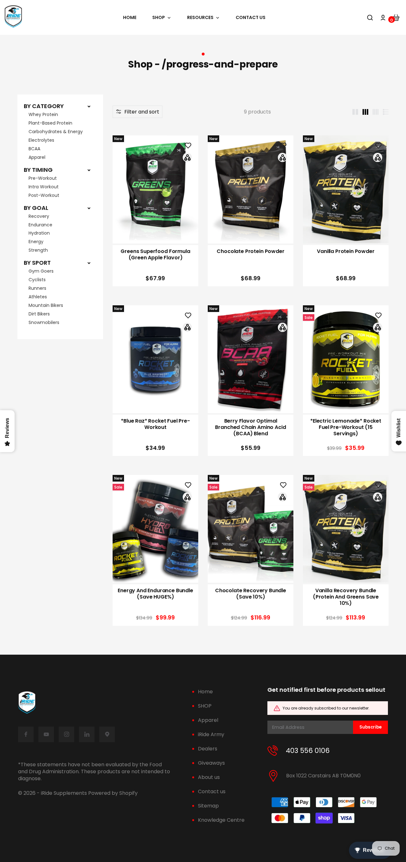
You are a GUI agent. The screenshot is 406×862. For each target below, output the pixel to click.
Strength (38, 250)
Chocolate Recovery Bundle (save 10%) (250, 593)
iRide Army (211, 734)
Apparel (37, 157)
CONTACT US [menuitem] (250, 17)
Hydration (39, 233)
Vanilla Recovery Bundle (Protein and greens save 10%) (346, 596)
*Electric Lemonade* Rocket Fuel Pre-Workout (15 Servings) (345, 427)
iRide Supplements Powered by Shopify (89, 793)
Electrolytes (41, 140)
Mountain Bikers (46, 305)
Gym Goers (41, 271)
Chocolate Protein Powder (250, 251)
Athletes (38, 297)
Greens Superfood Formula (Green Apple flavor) (155, 254)
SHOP (205, 706)
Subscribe (370, 727)
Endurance (40, 225)
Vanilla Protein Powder (345, 251)
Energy (36, 241)
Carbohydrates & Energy (56, 131)
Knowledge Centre (221, 820)
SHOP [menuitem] (158, 17)
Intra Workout (44, 187)
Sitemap (208, 805)
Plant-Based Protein (50, 123)
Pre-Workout (43, 178)
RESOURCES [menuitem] (200, 17)
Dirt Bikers (39, 314)
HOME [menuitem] (129, 17)
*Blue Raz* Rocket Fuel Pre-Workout (155, 424)
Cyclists (37, 279)
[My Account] (383, 17)
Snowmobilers (44, 322)
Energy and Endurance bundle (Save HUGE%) (155, 593)
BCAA (34, 149)
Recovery (39, 216)
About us (209, 777)
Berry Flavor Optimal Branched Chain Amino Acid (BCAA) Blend (250, 427)
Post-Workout (44, 195)
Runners (37, 288)
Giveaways (211, 763)
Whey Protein (43, 114)
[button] (137, 112)
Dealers (207, 748)
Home (205, 691)
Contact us (212, 791)
